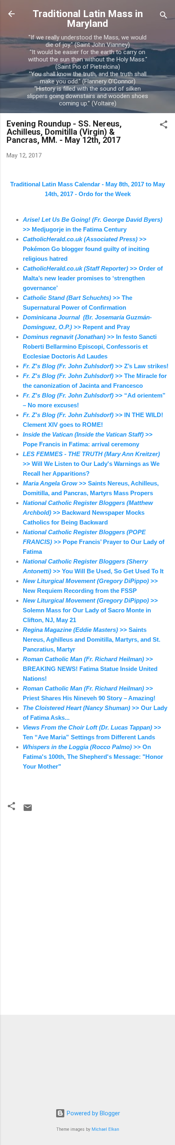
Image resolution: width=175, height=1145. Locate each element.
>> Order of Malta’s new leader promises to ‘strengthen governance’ (93, 278)
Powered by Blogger (92, 1113)
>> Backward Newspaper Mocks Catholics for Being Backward (88, 512)
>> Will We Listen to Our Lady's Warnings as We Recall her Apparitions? (91, 463)
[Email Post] (28, 810)
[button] (163, 126)
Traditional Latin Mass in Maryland (88, 18)
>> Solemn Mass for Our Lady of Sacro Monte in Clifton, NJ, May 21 (90, 610)
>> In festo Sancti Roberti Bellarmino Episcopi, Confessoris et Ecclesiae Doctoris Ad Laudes (90, 346)
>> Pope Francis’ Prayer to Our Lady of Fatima (93, 542)
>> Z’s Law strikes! (95, 366)
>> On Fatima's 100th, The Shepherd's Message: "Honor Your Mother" (93, 756)
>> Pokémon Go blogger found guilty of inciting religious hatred (86, 249)
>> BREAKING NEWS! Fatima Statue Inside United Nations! (90, 669)
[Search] (163, 16)
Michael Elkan (105, 1129)
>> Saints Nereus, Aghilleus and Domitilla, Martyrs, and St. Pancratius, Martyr (91, 639)
